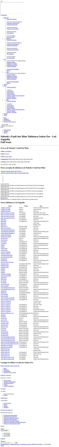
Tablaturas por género (12, 65)
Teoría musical (10, 92)
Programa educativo (8, 383)
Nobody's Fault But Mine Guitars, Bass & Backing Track (15, 173)
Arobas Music (4, 398)
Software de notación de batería (11, 421)
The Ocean (3, 328)
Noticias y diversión (11, 98)
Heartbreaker (4, 258)
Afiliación (6, 407)
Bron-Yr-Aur (4, 226)
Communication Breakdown (8, 229)
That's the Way (4, 325)
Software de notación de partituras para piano (15, 422)
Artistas (5, 84)
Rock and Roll (4, 294)
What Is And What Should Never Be (10, 342)
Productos (6, 17)
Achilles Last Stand (5, 207)
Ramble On (3, 291)
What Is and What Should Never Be (9, 343)
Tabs (5, 59)
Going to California (5, 252)
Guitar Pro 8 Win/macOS (13, 23)
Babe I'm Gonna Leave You (7, 212)
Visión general (7, 130)
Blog (5, 86)
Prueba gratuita (7, 380)
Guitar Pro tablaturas (9, 386)
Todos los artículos (11, 87)
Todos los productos (12, 19)
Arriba (2, 445)
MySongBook (10, 33)
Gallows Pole (4, 248)
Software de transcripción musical (12, 423)
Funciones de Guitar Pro (6, 410)
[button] (3, 198)
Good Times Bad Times (6, 255)
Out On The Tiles (5, 284)
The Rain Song (4, 331)
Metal (10, 156)
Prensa (5, 404)
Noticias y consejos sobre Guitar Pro (15, 95)
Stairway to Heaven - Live (7, 313)
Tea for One (4, 318)
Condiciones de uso (15, 444)
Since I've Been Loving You (8, 297)
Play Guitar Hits (11, 37)
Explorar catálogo (11, 62)
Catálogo (6, 131)
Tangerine (3, 314)
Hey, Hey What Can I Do (7, 262)
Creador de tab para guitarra (10, 415)
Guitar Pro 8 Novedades (9, 382)
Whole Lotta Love (5, 348)
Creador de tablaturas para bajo (11, 418)
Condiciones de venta (25, 444)
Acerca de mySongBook (13, 69)
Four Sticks (3, 241)
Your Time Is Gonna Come (7, 357)
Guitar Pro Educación (12, 24)
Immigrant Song (5, 263)
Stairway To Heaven (6, 301)
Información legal (5, 444)
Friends (2, 245)
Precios (8, 70)
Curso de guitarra (11, 97)
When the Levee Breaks (7, 345)
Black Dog (3, 219)
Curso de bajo (10, 91)
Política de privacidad (37, 444)
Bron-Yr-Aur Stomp (6, 228)
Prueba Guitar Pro (5, 365)
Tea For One (4, 320)
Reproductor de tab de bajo (10, 419)
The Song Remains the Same (8, 337)
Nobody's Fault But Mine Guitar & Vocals (11, 171)
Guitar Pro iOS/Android (12, 29)
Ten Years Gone (5, 321)
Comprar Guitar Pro (14, 365)
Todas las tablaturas (11, 66)
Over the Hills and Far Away (8, 287)
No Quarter (3, 280)
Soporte (5, 113)
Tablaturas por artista (12, 63)
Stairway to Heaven (5, 304)
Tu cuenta (3, 388)
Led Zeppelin (8, 151)
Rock (7, 156)
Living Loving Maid (6, 274)
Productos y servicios (6, 375)
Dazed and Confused (6, 235)
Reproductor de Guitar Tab (10, 416)
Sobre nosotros (7, 403)
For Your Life (4, 238)
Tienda (5, 115)
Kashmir (3, 269)
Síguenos (3, 438)
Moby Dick (3, 277)
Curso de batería (11, 94)
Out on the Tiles (5, 286)
